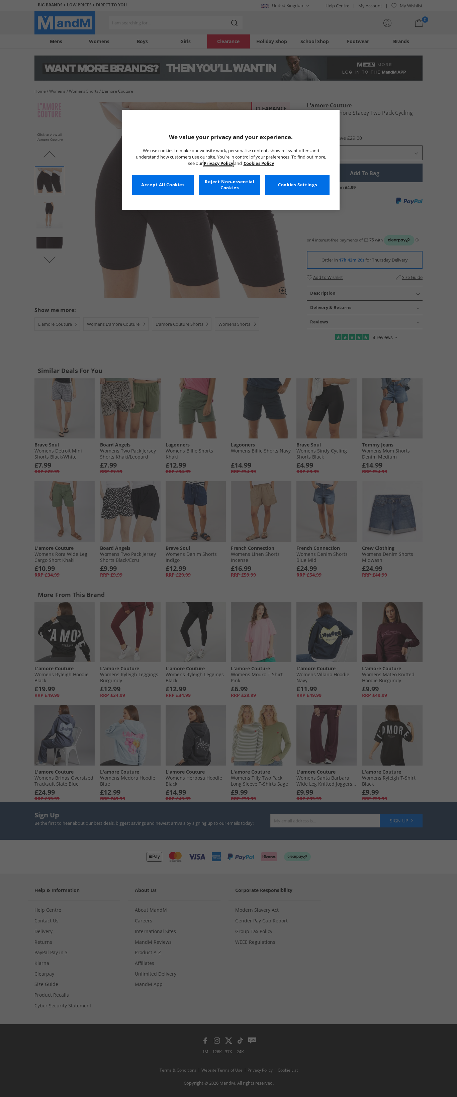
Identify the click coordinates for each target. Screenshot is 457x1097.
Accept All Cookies (162, 185)
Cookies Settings (297, 185)
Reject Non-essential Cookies (230, 185)
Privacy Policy (218, 163)
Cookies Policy (259, 163)
